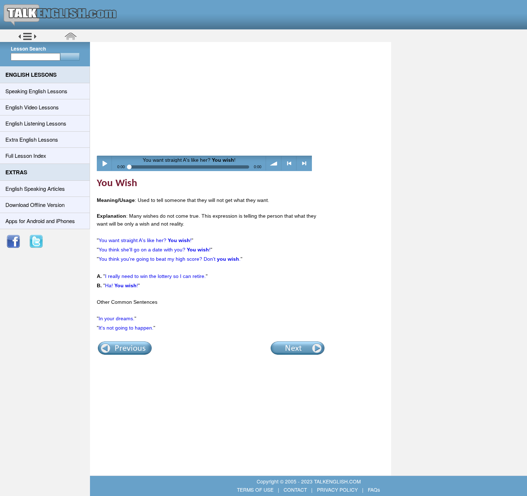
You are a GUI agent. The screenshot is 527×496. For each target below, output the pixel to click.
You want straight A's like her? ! (145, 240)
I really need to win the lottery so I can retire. (155, 276)
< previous (289, 163)
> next (304, 163)
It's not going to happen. (126, 328)
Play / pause (104, 163)
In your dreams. (116, 318)
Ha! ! (121, 285)
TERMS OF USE (256, 489)
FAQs (373, 489)
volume (274, 163)
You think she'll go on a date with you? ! (154, 249)
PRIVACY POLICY (337, 489)
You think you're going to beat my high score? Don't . (170, 259)
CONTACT (295, 489)
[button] (27, 39)
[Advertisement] (243, 98)
